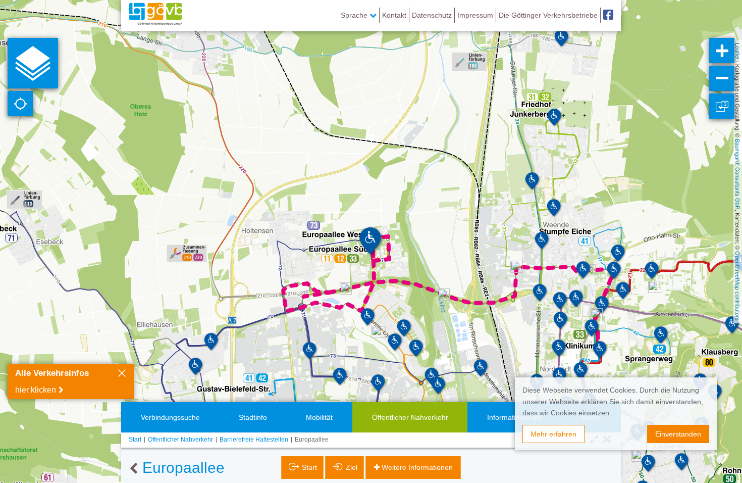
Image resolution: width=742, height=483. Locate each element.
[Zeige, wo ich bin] (20, 103)
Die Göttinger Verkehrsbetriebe (548, 15)
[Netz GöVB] (155, 15)
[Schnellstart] (33, 63)
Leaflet (738, 51)
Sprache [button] (355, 15)
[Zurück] (133, 469)
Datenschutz (432, 15)
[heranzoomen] (721, 50)
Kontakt (394, 15)
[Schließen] (122, 374)
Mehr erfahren (553, 434)
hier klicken (35, 389)
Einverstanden (678, 434)
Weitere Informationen (417, 467)
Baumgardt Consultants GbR (738, 174)
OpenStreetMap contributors (738, 286)
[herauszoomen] (721, 78)
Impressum (475, 15)
